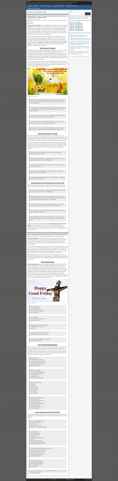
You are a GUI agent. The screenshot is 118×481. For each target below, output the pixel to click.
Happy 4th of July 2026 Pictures (76, 24)
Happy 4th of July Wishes (71, 6)
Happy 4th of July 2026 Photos (76, 26)
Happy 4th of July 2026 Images (76, 23)
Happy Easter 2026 (59, 20)
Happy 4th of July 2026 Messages (77, 29)
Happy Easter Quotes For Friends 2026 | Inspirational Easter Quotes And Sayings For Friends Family (47, 16)
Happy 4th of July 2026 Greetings (77, 30)
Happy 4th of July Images (45, 6)
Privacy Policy (47, 479)
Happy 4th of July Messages (34, 8)
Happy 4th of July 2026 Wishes (76, 27)
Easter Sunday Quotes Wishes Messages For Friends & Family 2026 (47, 235)
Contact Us (32, 479)
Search (71, 11)
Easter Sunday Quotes (50, 20)
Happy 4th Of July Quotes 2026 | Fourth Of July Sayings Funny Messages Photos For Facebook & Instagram (80, 48)
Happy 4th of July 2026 (33, 6)
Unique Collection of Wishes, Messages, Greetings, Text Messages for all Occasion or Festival (51, 2)
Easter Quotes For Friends (40, 20)
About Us (37, 479)
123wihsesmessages (61, 479)
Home (28, 479)
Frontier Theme (88, 479)
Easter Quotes (31, 20)
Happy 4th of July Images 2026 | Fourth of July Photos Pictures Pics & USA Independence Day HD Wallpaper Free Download (79, 53)
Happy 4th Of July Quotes (58, 6)
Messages (31, 19)
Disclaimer (41, 479)
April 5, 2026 (37, 19)
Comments (31, 23)
